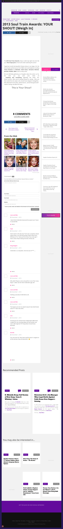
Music (7, 390)
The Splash (23, 520)
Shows (24, 10)
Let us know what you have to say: (11, 180)
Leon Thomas (50, 12)
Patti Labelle (41, 12)
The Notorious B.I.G (50, 406)
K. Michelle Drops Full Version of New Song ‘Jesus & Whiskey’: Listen (16, 397)
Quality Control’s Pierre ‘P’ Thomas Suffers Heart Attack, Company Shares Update (11, 461)
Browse (13, 10)
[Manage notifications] (3, 526)
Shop (37, 10)
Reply (13, 224)
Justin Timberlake (25, 19)
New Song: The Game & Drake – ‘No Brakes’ (30, 459)
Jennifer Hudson (15, 19)
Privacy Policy (44, 520)
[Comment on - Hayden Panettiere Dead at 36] (51, 155)
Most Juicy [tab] (46, 69)
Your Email (6, 198)
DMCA (33, 522)
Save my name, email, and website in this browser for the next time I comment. (22, 206)
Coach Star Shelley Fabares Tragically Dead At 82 (9, 169)
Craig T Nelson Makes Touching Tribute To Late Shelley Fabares (21, 152)
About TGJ (18, 520)
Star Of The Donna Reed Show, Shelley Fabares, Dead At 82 (33, 169)
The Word (28, 520)
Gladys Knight (6, 19)
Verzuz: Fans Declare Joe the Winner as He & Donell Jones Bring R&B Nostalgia (51, 490)
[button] (59, 10)
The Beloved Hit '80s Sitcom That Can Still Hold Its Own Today (21, 169)
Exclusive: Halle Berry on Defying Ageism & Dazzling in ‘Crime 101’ (22, 1)
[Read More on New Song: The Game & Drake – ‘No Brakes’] (31, 447)
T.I (3, 20)
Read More (9, 410)
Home (19, 10)
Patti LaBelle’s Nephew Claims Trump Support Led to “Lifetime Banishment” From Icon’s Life (31, 491)
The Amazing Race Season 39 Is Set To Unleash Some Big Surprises (9, 152)
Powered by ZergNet (35, 172)
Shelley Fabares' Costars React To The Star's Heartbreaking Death (33, 152)
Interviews (31, 10)
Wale (16, 20)
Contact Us (38, 520)
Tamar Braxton (10, 20)
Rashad (58, 32)
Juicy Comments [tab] (55, 69)
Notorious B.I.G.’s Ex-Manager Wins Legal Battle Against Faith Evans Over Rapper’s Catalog (46, 398)
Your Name (6, 193)
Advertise (42, 10)
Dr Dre (33, 12)
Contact (49, 10)
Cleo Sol (27, 12)
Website (6, 202)
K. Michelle (34, 19)
